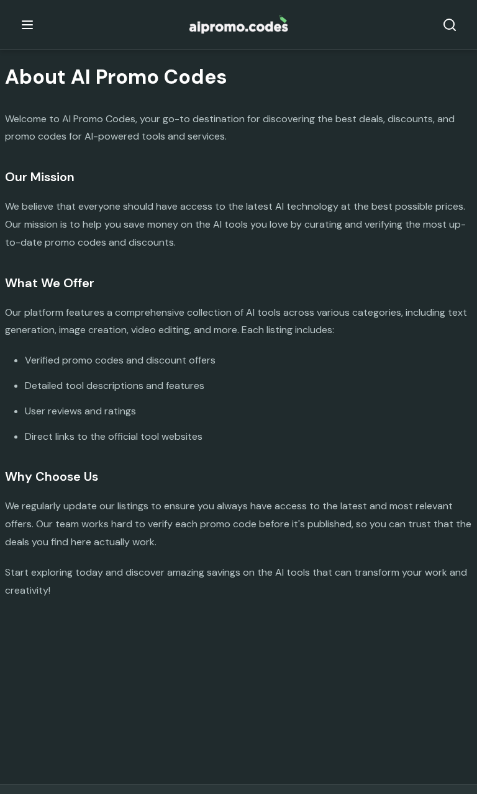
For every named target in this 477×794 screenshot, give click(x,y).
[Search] (449, 24)
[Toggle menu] (27, 24)
